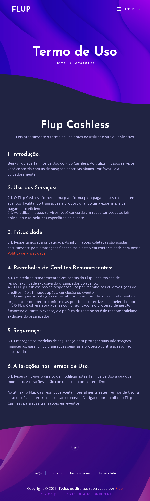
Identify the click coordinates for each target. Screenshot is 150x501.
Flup (119, 488)
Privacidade (107, 473)
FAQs (38, 473)
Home (60, 63)
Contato (56, 473)
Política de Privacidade (27, 253)
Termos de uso (80, 473)
